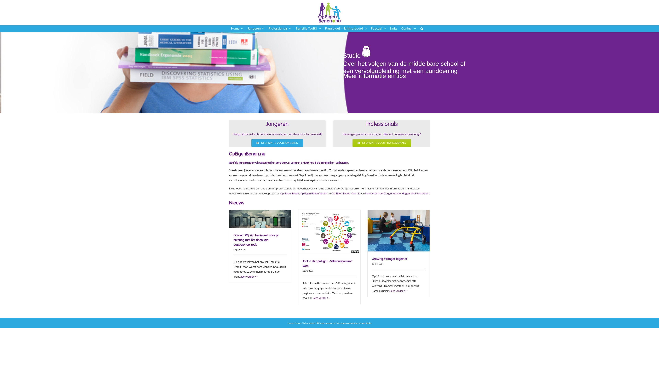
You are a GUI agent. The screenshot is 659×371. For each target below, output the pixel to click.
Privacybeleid (309, 323)
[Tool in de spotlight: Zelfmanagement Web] (329, 232)
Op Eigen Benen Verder (313, 193)
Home (290, 323)
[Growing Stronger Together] (399, 230)
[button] (422, 28)
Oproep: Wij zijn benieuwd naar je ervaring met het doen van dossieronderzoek (256, 240)
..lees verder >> (249, 276)
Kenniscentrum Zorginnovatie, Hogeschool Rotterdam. (397, 193)
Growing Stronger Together (389, 259)
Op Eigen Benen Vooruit (345, 193)
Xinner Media (365, 323)
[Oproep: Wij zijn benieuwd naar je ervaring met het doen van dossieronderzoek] (260, 219)
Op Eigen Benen (289, 193)
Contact (298, 323)
